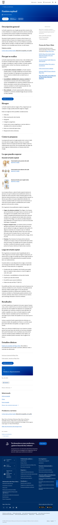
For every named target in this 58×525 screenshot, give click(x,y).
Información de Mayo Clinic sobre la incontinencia (47, 65)
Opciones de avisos (43, 39)
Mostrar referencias (6, 387)
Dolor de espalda (5, 402)
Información (5, 18)
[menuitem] (5, 19)
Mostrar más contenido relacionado (9, 405)
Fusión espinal (9, 11)
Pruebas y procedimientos (8, 6)
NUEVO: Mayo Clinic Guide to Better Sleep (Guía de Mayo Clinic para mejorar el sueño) (47, 55)
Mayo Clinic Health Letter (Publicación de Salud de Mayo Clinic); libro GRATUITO (47, 77)
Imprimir (6, 382)
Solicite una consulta (7, 99)
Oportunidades (46, 37)
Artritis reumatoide (6, 396)
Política (40, 37)
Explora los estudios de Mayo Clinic (11, 346)
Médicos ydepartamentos (13, 19)
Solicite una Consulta (8, 14)
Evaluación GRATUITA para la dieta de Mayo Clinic (47, 72)
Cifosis (3, 399)
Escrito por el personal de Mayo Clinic (10, 355)
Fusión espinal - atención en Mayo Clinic (10, 358)
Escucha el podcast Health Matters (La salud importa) (47, 60)
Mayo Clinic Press (50, 51)
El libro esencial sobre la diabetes (46, 68)
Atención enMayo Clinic (21, 19)
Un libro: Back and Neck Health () (17, 50)
